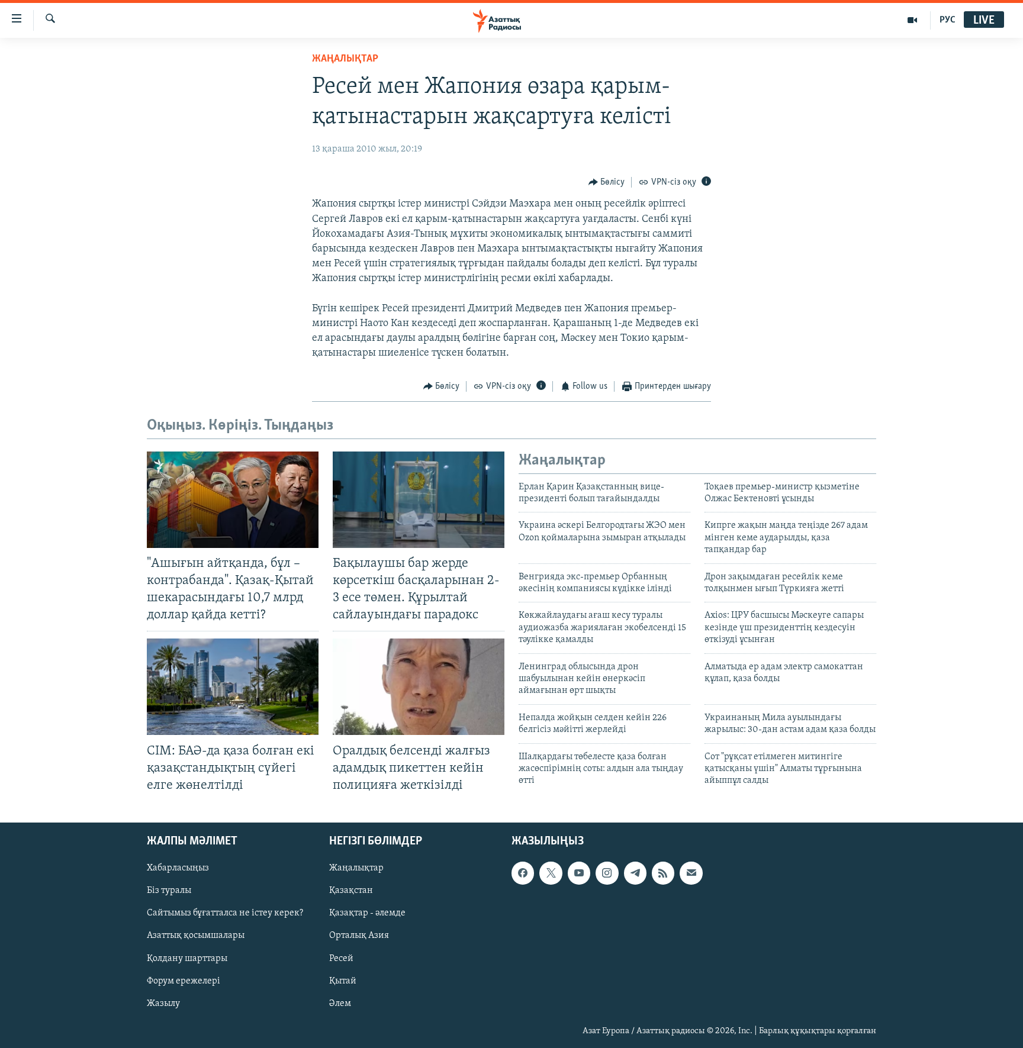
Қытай (342, 981)
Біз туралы (169, 890)
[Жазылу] (691, 873)
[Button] (606, 182)
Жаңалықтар (356, 868)
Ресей (341, 958)
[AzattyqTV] (913, 20)
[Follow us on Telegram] (635, 873)
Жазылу (163, 1003)
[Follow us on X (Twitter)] (550, 873)
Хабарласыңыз (178, 868)
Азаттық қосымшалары (196, 935)
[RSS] (663, 873)
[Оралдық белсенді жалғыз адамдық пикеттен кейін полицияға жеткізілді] (418, 687)
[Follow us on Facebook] (522, 873)
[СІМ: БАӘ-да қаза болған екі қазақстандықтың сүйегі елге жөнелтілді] (233, 687)
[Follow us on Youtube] (579, 873)
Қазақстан (351, 890)
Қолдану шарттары (187, 958)
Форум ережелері (183, 981)
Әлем (340, 1003)
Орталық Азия (359, 935)
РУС (948, 20)
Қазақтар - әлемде (367, 913)
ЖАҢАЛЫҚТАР (345, 59)
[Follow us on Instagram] (607, 873)
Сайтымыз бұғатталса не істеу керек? (225, 913)
